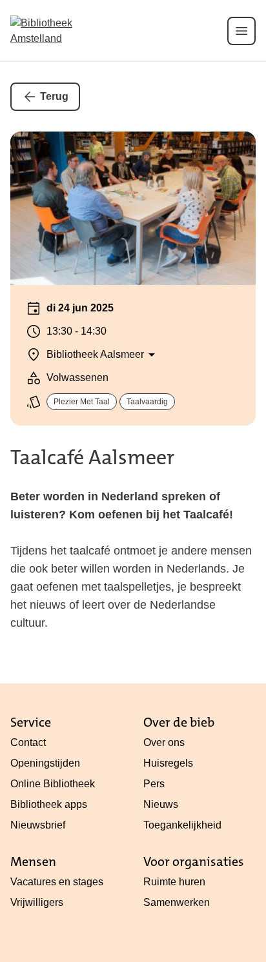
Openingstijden (45, 763)
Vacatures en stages (56, 881)
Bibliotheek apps (48, 804)
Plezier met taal (82, 401)
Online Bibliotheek (52, 783)
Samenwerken (176, 902)
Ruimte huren (174, 881)
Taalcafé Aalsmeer (92, 457)
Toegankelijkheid (182, 825)
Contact (28, 742)
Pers (154, 783)
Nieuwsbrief (37, 825)
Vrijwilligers (36, 902)
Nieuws (160, 804)
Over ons (164, 742)
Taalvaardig (147, 401)
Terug (54, 96)
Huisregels (168, 763)
